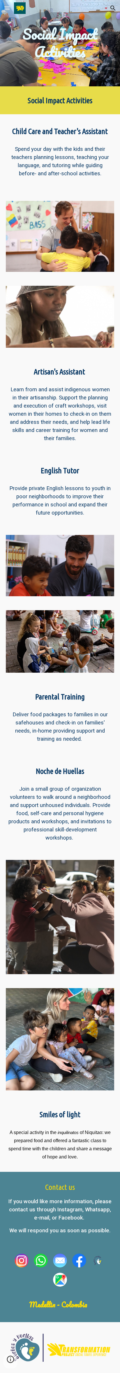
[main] (60, 43)
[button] (7, 8)
